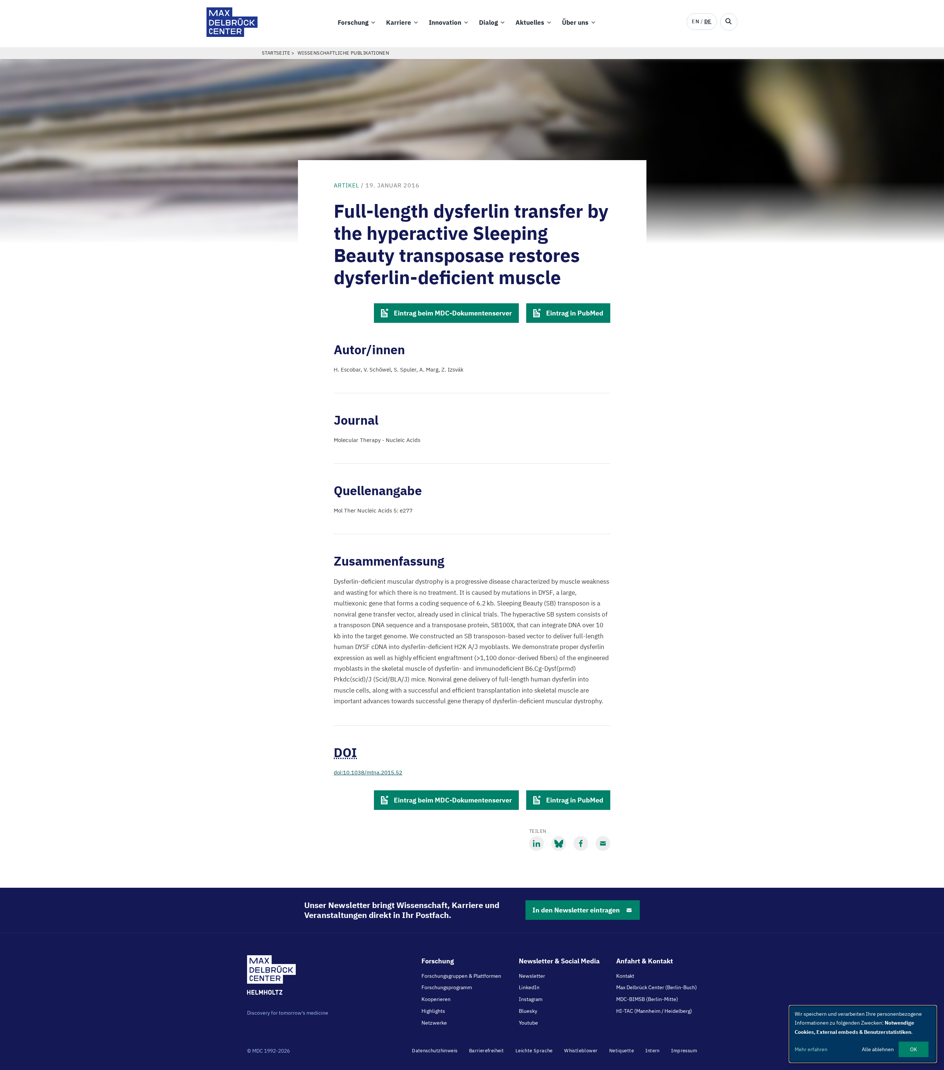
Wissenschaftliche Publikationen (343, 53)
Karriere (398, 22)
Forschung (353, 22)
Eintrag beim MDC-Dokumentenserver (453, 313)
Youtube (528, 1022)
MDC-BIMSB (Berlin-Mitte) (647, 999)
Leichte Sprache (534, 1050)
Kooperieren (436, 999)
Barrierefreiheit (486, 1050)
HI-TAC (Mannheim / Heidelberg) (654, 1011)
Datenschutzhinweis (434, 1050)
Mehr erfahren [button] (811, 1049)
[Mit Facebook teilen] (580, 843)
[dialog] (863, 1034)
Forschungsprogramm (446, 987)
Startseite (276, 53)
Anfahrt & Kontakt (644, 961)
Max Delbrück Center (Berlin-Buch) (656, 987)
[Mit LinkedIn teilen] (536, 843)
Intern (652, 1050)
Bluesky (528, 1011)
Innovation (445, 22)
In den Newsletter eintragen (576, 910)
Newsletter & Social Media (559, 961)
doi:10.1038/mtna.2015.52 (368, 772)
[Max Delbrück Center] (232, 34)
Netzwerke (434, 1022)
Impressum (684, 1050)
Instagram (530, 999)
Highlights (433, 1011)
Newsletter (532, 976)
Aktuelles (530, 22)
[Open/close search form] (729, 22)
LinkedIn (529, 987)
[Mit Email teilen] (603, 843)
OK (913, 1049)
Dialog (488, 22)
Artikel (346, 185)
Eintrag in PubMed (574, 313)
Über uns (575, 22)
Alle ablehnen (878, 1049)
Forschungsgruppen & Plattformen (461, 976)
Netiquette (621, 1050)
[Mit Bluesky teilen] (558, 843)
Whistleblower (580, 1050)
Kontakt (625, 976)
